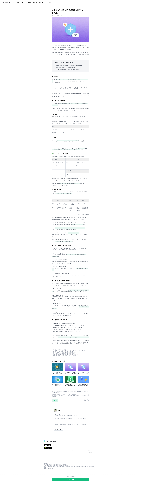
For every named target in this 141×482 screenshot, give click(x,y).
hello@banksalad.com (50, 465)
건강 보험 (35, 2)
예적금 (22, 2)
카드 (14, 2)
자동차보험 (41, 2)
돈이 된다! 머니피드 (48, 2)
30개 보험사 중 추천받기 (70, 479)
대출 (18, 2)
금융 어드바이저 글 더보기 (58, 429)
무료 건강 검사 (28, 2)
